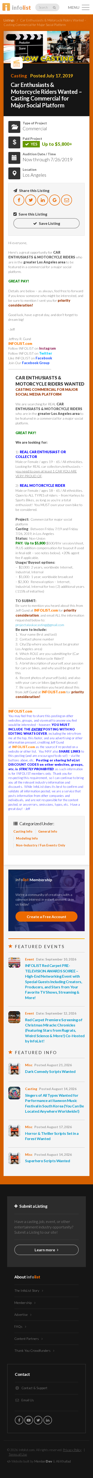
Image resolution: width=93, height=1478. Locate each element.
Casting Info (22, 831)
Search (43, 7)
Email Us (27, 1400)
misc (28, 1065)
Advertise (21, 1315)
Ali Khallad (63, 1461)
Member (43, 1461)
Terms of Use (18, 1454)
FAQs (18, 1326)
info (21, 7)
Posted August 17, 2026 (53, 1127)
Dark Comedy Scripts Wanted (50, 1071)
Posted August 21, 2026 (53, 1065)
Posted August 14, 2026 (58, 1089)
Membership (23, 1303)
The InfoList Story (27, 1290)
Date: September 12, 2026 (56, 1013)
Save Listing (49, 223)
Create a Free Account (46, 916)
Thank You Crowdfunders (32, 1350)
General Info (47, 831)
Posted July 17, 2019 (51, 75)
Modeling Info (27, 838)
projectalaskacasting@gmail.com (40, 625)
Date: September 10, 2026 (56, 959)
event (29, 959)
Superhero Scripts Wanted (47, 1160)
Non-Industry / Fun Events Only (40, 845)
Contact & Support (34, 1388)
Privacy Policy (72, 1450)
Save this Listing (32, 214)
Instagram (47, 348)
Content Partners (27, 1339)
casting (19, 75)
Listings (9, 20)
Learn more (45, 1249)
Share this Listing (33, 190)
